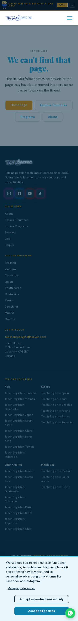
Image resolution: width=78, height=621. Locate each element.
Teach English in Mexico (19, 471)
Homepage (19, 105)
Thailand (10, 263)
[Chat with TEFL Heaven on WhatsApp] (70, 613)
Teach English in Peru (18, 507)
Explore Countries (53, 105)
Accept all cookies (41, 611)
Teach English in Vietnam (20, 399)
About (52, 117)
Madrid (9, 313)
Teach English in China (19, 431)
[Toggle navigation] (69, 18)
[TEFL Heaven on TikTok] (40, 193)
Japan (9, 281)
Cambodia (12, 275)
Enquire (10, 245)
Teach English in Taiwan (19, 446)
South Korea (13, 288)
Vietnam (10, 269)
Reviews (10, 232)
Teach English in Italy (54, 399)
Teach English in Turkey (55, 487)
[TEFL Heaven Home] (19, 18)
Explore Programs (16, 226)
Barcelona (11, 306)
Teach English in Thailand (20, 393)
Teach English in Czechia (56, 405)
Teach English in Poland (55, 410)
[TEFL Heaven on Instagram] (9, 193)
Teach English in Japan (19, 415)
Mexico (9, 300)
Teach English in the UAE (56, 471)
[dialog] (39, 588)
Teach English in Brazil (18, 513)
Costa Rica (12, 294)
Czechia (10, 319)
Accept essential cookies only (41, 599)
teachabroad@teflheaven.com (25, 337)
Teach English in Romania (56, 422)
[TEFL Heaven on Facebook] (19, 193)
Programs (28, 117)
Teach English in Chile (18, 529)
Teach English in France (55, 416)
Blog (7, 238)
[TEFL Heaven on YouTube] (30, 193)
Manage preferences (21, 588)
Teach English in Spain (55, 393)
